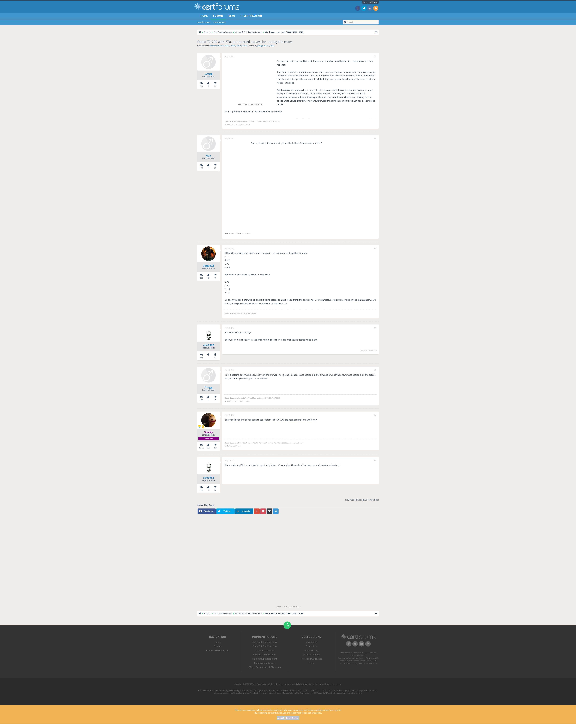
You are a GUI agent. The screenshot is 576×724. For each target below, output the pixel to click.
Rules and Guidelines (311, 658)
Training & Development (264, 658)
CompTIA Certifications (264, 646)
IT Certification (251, 15)
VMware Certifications (264, 654)
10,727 (201, 448)
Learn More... (292, 718)
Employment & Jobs (264, 662)
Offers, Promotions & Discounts (264, 667)
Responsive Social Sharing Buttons (351, 663)
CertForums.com (371, 663)
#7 (375, 460)
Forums (218, 15)
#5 (375, 370)
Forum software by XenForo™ (358, 653)
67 (215, 278)
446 (201, 168)
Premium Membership (217, 650)
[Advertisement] (250, 80)
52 (215, 357)
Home (204, 15)
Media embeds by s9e (358, 655)
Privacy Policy (311, 650)
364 (215, 448)
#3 (375, 248)
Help (311, 662)
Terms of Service (311, 654)
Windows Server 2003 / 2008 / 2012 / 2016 (228, 45)
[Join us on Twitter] (364, 8)
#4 (375, 328)
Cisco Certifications (265, 650)
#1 (375, 56)
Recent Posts (219, 22)
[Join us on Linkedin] (370, 8)
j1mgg (260, 45)
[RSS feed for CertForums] (376, 8)
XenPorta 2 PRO (345, 661)
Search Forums (203, 22)
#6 (375, 415)
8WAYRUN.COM (371, 661)
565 (201, 357)
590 (201, 278)
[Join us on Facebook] (358, 8)
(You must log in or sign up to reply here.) (362, 500)
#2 (375, 138)
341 (201, 86)
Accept (281, 718)
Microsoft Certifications (264, 641)
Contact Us (311, 646)
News (231, 15)
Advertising (311, 641)
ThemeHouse (371, 657)
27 (215, 168)
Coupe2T (208, 265)
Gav (208, 155)
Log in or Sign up (370, 2)
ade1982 (208, 345)
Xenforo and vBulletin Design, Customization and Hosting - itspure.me (313, 684)
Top (287, 625)
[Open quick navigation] (376, 32)
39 (215, 86)
